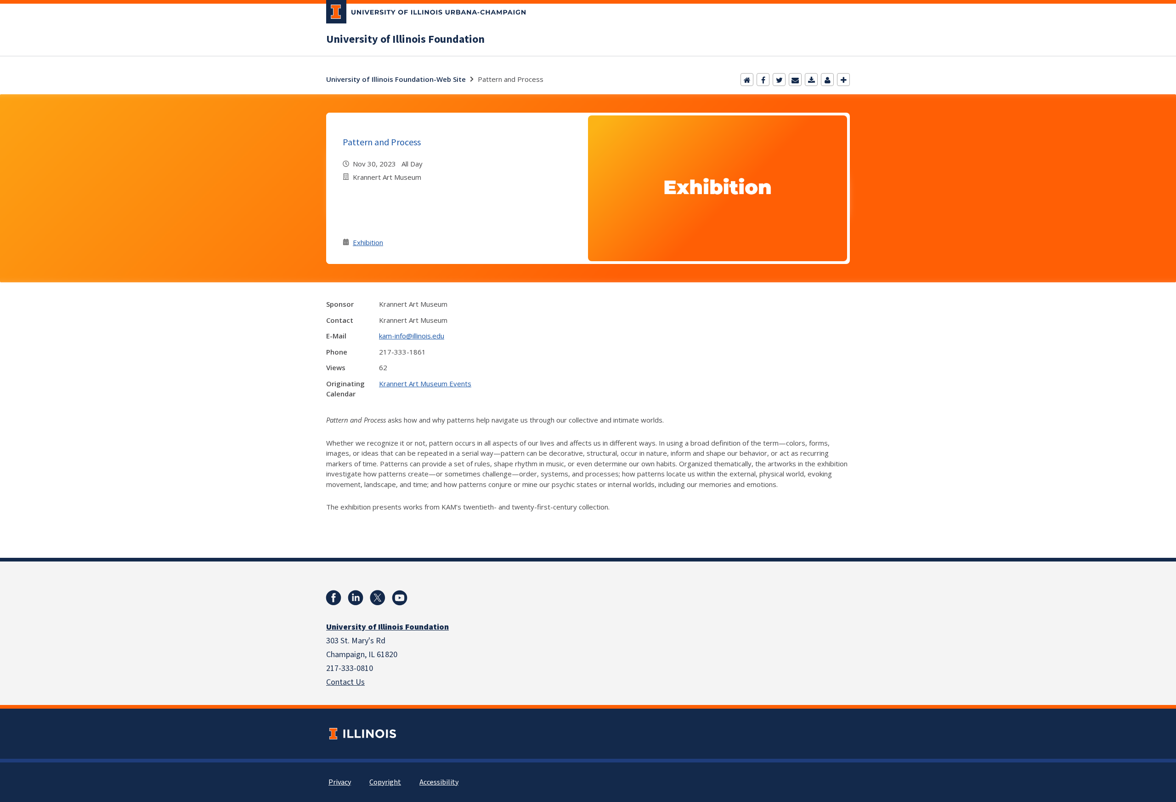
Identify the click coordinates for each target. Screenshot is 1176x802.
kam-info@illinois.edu (411, 335)
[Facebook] (763, 79)
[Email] (795, 79)
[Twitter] (779, 79)
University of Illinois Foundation (405, 39)
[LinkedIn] (355, 598)
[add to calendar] (811, 79)
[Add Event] (843, 79)
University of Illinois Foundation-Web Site (396, 79)
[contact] (827, 79)
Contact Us (345, 682)
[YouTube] (400, 598)
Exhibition (368, 242)
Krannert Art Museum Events (425, 383)
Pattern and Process (382, 142)
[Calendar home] (747, 79)
